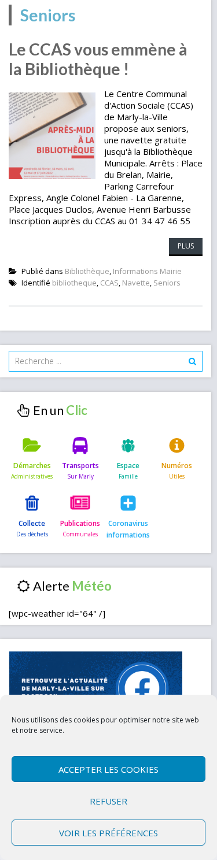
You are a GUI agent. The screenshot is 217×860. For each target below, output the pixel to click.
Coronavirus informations (128, 529)
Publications (80, 523)
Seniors (167, 282)
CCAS (109, 282)
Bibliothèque (87, 271)
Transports (80, 465)
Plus (186, 246)
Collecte (32, 523)
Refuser (108, 801)
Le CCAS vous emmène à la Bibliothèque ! (98, 59)
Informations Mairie (147, 271)
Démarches (32, 465)
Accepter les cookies (108, 769)
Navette (136, 282)
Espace (128, 465)
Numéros (176, 465)
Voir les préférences (108, 833)
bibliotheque (74, 282)
